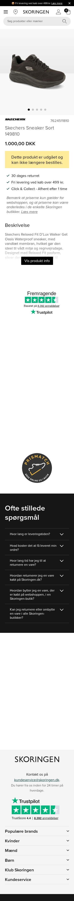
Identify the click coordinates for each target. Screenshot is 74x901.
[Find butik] (15, 11)
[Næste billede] (66, 72)
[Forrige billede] (8, 72)
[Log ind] (58, 11)
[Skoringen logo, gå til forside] (36, 11)
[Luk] (69, 3)
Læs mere (56, 3)
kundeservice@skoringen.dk (36, 779)
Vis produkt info (37, 260)
